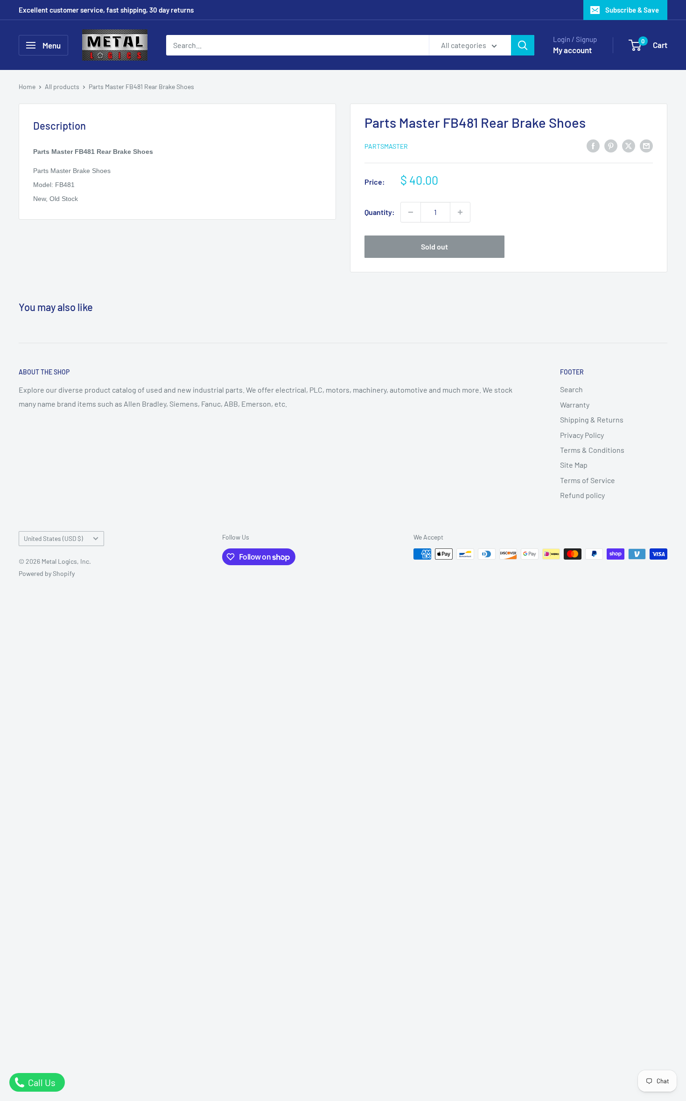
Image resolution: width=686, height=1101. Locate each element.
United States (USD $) (53, 538)
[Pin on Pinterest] (610, 145)
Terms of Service (587, 480)
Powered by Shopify (47, 573)
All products (62, 86)
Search (571, 389)
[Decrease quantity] (410, 212)
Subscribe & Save (632, 10)
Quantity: (379, 212)
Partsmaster (386, 146)
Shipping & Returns (591, 419)
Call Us (41, 1082)
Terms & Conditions (592, 449)
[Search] (522, 45)
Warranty (574, 404)
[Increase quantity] (460, 212)
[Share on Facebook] (593, 145)
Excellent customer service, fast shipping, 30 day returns (106, 10)
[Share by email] (646, 145)
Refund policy (582, 495)
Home (27, 86)
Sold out (434, 246)
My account (572, 50)
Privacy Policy (582, 434)
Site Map (574, 464)
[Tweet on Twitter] (628, 145)
